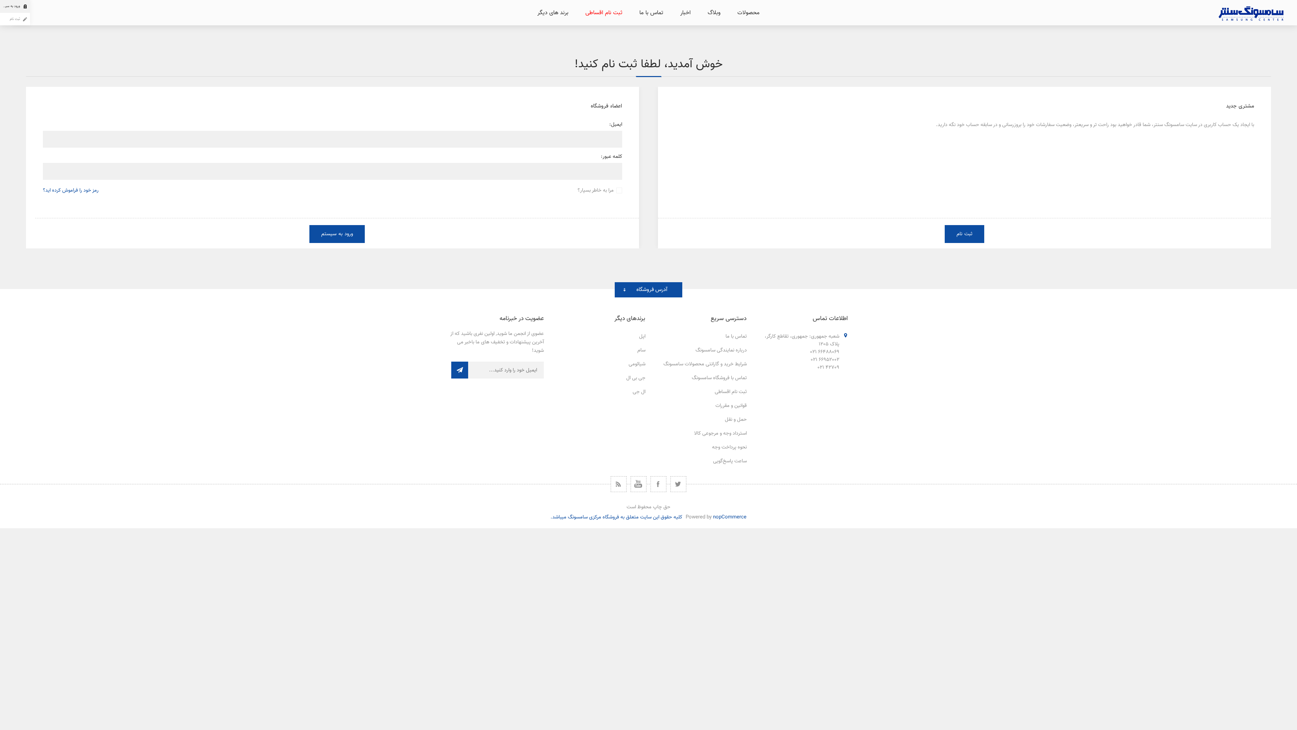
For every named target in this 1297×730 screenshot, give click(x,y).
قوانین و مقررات (731, 406)
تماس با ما (736, 336)
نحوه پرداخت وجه (729, 447)
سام (641, 350)
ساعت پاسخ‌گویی (730, 461)
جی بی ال (635, 378)
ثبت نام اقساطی (731, 392)
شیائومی (637, 364)
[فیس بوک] (658, 484)
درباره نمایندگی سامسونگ (721, 350)
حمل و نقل (736, 419)
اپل (642, 336)
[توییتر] (678, 484)
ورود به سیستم (10, 6)
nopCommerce (729, 517)
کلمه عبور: (611, 157)
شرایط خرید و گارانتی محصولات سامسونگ (705, 364)
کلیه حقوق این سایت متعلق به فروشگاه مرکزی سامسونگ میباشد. (616, 517)
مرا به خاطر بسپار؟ (596, 190)
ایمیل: (615, 124)
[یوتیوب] (638, 484)
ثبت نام (15, 19)
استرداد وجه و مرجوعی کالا (720, 433)
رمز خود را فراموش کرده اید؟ (71, 190)
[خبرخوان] (619, 484)
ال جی (639, 392)
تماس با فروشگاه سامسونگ (719, 378)
